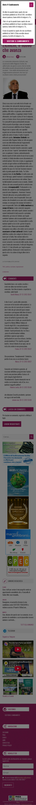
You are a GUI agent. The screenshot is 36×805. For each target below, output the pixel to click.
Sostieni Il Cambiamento (18, 41)
